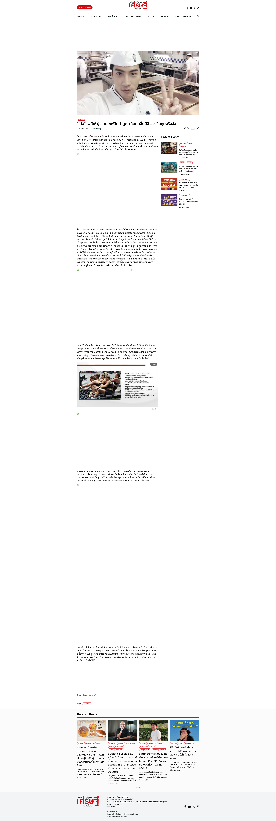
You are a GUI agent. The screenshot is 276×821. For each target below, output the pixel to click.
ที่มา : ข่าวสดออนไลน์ (86, 695)
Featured (183, 143)
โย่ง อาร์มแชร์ (87, 704)
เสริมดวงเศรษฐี (184, 179)
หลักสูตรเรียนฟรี (145, 750)
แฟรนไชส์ (111, 16)
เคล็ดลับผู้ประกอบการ (115, 750)
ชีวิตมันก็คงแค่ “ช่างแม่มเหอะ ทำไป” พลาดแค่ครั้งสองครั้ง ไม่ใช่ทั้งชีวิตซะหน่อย (183, 753)
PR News (165, 16)
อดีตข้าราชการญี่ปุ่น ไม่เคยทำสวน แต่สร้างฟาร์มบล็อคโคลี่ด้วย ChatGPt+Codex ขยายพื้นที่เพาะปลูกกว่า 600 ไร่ (153, 761)
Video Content (183, 16)
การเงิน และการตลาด (133, 16)
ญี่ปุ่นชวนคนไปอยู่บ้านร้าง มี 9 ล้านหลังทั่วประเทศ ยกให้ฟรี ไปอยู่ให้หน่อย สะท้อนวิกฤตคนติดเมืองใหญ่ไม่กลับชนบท (189, 171)
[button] (136, 787)
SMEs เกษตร (119, 746)
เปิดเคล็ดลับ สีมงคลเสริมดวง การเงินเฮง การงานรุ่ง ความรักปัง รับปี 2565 (188, 185)
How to (94, 16)
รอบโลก (182, 146)
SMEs (79, 16)
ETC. (150, 16)
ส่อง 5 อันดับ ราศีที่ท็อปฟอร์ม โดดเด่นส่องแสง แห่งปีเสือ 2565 (188, 201)
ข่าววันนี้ (182, 163)
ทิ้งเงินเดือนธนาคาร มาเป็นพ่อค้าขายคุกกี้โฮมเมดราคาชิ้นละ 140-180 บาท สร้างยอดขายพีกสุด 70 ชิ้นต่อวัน (188, 154)
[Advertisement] (138, 34)
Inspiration (81, 119)
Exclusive (112, 743)
